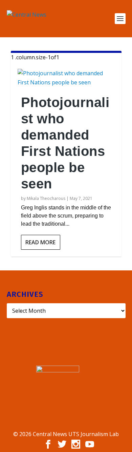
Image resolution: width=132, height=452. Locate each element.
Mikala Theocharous (46, 198)
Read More (40, 242)
